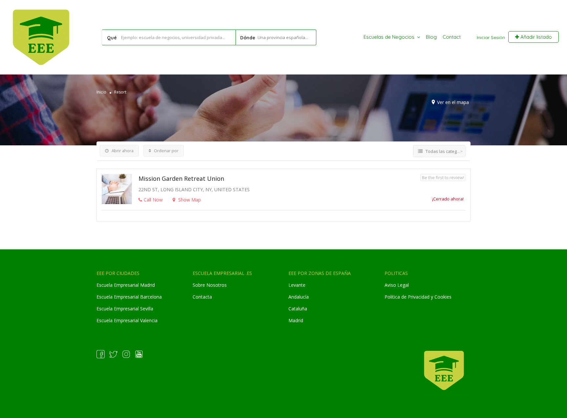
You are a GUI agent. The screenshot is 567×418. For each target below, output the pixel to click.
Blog (431, 37)
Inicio (101, 92)
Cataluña (297, 308)
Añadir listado (535, 37)
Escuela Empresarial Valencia (127, 320)
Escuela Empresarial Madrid (125, 285)
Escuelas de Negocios (389, 37)
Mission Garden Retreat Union (181, 178)
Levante (296, 285)
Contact (452, 37)
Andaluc (296, 297)
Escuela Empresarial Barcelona (129, 297)
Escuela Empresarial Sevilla (124, 308)
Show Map (189, 200)
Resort (120, 92)
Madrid (295, 320)
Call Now (153, 200)
